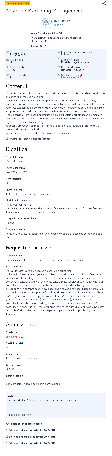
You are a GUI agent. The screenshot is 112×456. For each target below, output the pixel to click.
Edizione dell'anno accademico (32, 430)
